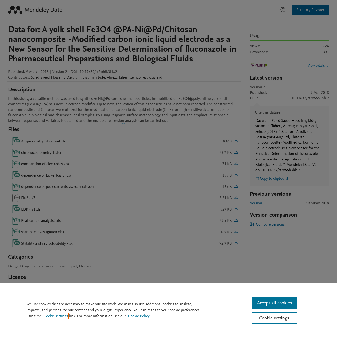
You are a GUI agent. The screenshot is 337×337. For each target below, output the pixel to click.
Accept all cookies (274, 303)
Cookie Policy (139, 316)
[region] (168, 310)
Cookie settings (56, 316)
